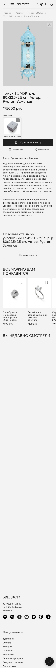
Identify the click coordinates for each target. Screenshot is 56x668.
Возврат (7, 646)
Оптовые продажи (13, 658)
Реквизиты (9, 654)
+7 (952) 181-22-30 (12, 603)
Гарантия (8, 650)
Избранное (18, 149)
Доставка (8, 638)
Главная (7, 13)
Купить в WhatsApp (30, 142)
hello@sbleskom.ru (12, 607)
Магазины (8, 610)
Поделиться (43, 149)
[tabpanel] (28, 54)
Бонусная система (13, 662)
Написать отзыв (28, 255)
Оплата (7, 642)
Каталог (19, 13)
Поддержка (9, 666)
